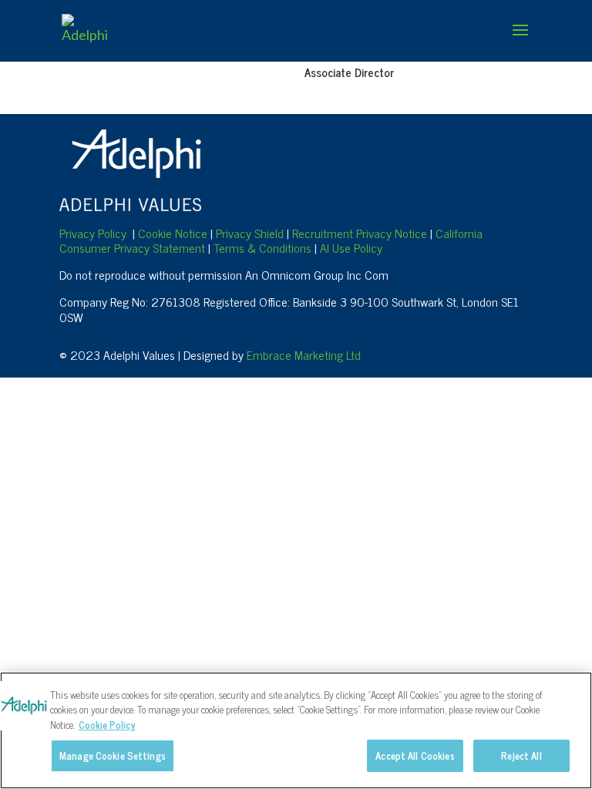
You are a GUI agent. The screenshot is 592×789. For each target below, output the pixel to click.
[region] (296, 730)
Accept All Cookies (414, 755)
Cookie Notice (172, 233)
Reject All (521, 755)
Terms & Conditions (262, 247)
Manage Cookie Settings (112, 755)
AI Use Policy (351, 247)
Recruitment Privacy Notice (361, 233)
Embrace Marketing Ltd (304, 354)
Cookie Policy (107, 725)
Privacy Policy (92, 233)
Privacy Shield (250, 233)
